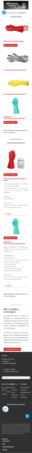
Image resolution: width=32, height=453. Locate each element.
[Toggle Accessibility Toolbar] (4, 12)
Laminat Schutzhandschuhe (15, 70)
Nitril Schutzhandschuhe (14, 41)
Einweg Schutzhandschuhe (15, 94)
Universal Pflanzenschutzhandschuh (14, 117)
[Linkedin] (27, 416)
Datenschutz (6, 441)
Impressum (5, 439)
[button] (16, 214)
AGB (4, 444)
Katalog (9, 214)
